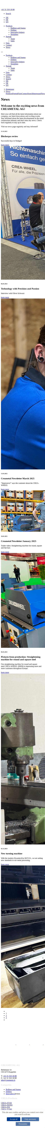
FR (7, 20)
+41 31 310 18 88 (8, 10)
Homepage (10, 89)
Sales (13, 41)
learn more (5, 145)
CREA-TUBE (6, 1109)
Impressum (37, 94)
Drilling (13, 30)
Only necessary (30, 1119)
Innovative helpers (17, 32)
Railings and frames (18, 28)
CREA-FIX (5, 1107)
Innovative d (10, 1094)
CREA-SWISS (6, 1105)
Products (9, 26)
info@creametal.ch (8, 1080)
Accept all (13, 1119)
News (8, 47)
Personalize (23, 1124)
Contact (9, 45)
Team (13, 39)
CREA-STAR (6, 1103)
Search (8, 14)
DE (7, 18)
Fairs (7, 43)
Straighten (14, 34)
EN (7, 22)
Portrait (8, 37)
